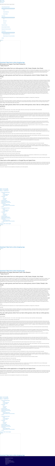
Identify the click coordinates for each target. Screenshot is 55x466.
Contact (3, 206)
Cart (3, 18)
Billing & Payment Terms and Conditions (9, 205)
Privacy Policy (4, 203)
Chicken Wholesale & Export (6, 192)
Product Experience (6, 194)
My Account (5, 198)
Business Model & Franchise (6, 201)
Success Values (5, 195)
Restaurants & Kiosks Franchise (6, 202)
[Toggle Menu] (8, 8)
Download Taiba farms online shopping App (12, 62)
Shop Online (3, 196)
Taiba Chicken (2, 2)
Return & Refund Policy (6, 204)
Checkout (4, 199)
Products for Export (4, 200)
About (4, 9)
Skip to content (2, 0)
